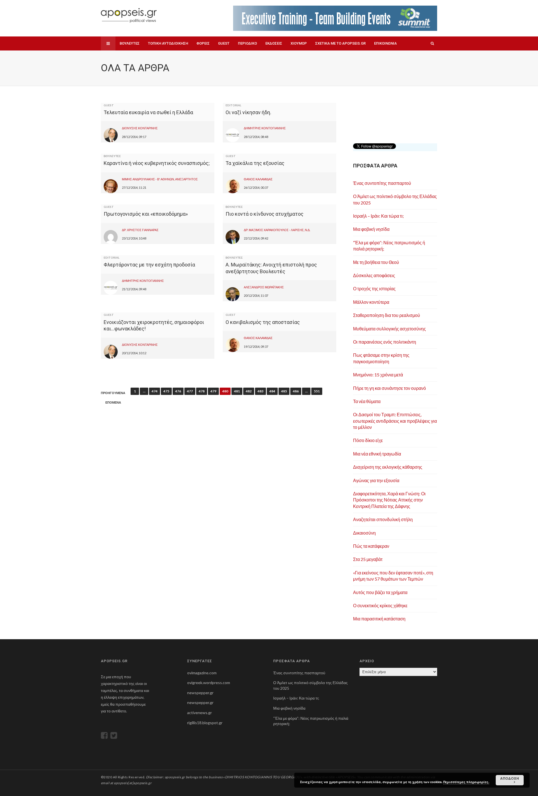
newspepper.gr (200, 692)
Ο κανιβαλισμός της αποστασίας (263, 322)
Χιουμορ (299, 43)
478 (202, 391)
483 (260, 391)
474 (154, 391)
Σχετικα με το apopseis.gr (340, 43)
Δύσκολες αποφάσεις (374, 275)
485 (284, 391)
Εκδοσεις (273, 43)
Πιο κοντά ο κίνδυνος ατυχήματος (264, 214)
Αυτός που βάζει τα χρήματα (380, 592)
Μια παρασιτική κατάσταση (379, 618)
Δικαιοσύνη (364, 532)
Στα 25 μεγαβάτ (367, 559)
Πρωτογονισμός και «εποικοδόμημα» (146, 214)
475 (166, 391)
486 (296, 391)
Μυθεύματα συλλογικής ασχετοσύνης (389, 328)
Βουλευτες (130, 43)
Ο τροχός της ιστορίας (374, 288)
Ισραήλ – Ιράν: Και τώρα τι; (378, 215)
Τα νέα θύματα (367, 401)
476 (178, 391)
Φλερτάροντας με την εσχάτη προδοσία (149, 265)
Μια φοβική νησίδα (371, 229)
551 (317, 391)
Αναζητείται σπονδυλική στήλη (383, 519)
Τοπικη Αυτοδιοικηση (168, 43)
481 (237, 391)
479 (213, 391)
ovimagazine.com (202, 672)
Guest (223, 43)
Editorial (233, 105)
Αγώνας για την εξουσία (376, 480)
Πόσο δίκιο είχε (368, 440)
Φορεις (203, 43)
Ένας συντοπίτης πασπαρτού (382, 183)
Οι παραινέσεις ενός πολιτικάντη (384, 341)
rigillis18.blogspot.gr (204, 722)
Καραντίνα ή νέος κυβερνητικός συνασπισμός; (157, 163)
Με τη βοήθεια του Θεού (376, 262)
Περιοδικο (247, 43)
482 (249, 391)
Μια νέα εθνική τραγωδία (377, 453)
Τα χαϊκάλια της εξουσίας (255, 163)
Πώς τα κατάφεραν (371, 546)
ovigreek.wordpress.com (208, 682)
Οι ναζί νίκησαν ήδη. (248, 112)
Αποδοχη (509, 778)
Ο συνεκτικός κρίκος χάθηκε (380, 605)
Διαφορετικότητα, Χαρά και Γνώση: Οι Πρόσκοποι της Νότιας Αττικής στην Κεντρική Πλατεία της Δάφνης (389, 500)
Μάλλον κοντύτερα (371, 302)
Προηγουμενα (113, 393)
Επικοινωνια (385, 43)
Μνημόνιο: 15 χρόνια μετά (378, 374)
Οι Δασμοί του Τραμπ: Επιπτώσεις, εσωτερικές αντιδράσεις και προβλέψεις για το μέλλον (395, 421)
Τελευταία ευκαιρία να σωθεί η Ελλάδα (148, 112)
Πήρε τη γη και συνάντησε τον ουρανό (389, 388)
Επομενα (113, 402)
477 (190, 391)
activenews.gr (199, 712)
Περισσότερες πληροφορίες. (466, 782)
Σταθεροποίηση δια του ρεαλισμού (386, 315)
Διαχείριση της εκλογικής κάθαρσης (387, 467)
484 (272, 391)
